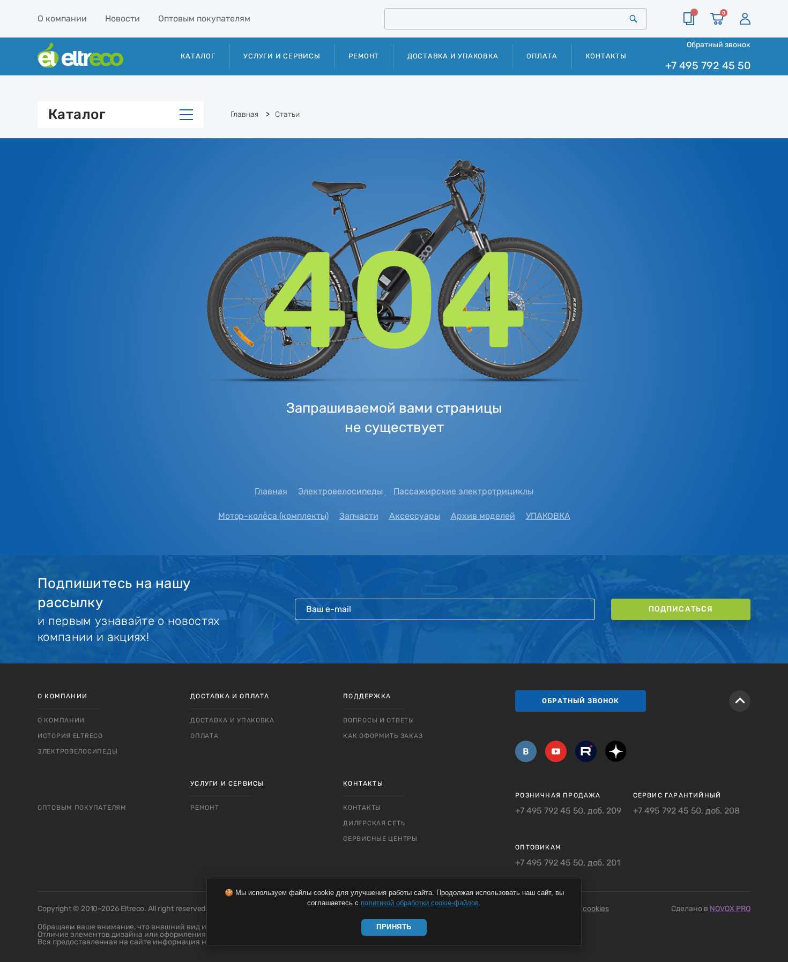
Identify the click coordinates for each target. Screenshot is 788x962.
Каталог (77, 114)
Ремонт (363, 56)
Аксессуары (414, 516)
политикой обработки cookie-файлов (420, 903)
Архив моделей (483, 516)
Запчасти (358, 516)
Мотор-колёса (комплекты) (273, 516)
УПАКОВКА (548, 516)
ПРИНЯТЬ (394, 927)
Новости (122, 18)
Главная (271, 491)
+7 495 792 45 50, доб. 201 (567, 863)
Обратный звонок (718, 44)
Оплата (541, 56)
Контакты (605, 56)
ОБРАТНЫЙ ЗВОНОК (580, 701)
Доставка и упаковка (453, 56)
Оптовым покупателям (204, 18)
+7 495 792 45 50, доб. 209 (568, 811)
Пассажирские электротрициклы (463, 491)
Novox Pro (730, 908)
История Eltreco (70, 736)
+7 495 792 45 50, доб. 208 (686, 811)
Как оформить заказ (382, 736)
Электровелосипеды (340, 491)
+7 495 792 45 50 (707, 65)
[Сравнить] (688, 18)
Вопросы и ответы (378, 720)
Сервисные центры (380, 838)
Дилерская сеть (374, 823)
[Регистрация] (745, 19)
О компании (62, 18)
